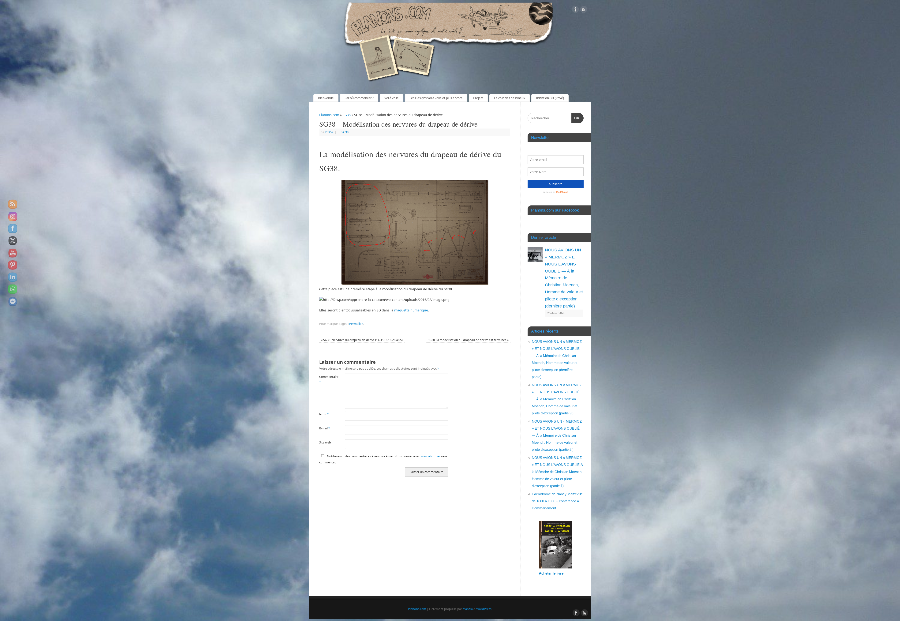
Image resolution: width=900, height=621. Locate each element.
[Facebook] (575, 10)
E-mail (324, 428)
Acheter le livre (551, 573)
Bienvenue (326, 98)
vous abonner (430, 456)
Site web (325, 442)
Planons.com (329, 115)
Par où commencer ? (359, 98)
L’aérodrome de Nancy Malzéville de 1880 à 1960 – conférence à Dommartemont (557, 501)
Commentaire (325, 379)
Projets (478, 98)
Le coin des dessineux (509, 98)
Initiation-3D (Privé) (550, 98)
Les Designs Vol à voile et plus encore (436, 98)
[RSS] (583, 10)
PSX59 (329, 132)
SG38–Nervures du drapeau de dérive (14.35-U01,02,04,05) (362, 340)
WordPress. (484, 609)
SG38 (347, 115)
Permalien (356, 324)
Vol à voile (391, 98)
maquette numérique (411, 310)
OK (575, 118)
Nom (324, 414)
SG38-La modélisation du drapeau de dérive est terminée (468, 340)
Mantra (468, 609)
